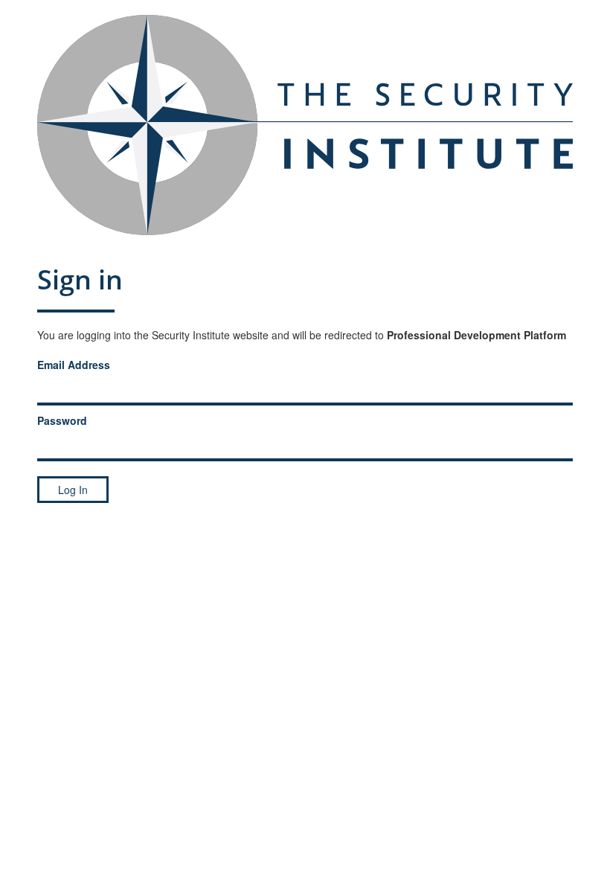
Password (62, 420)
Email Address (73, 364)
